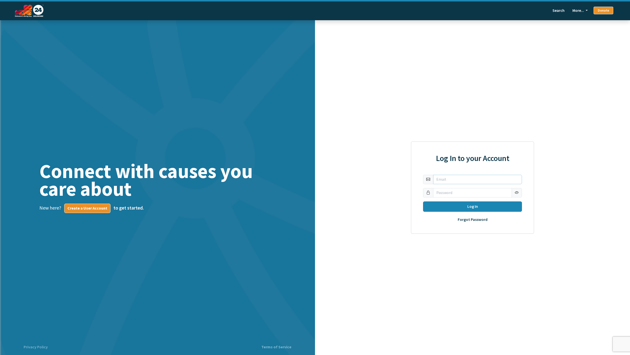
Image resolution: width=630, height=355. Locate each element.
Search (558, 10)
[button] (517, 192)
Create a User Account (87, 208)
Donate (603, 10)
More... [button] (578, 10)
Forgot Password (473, 220)
